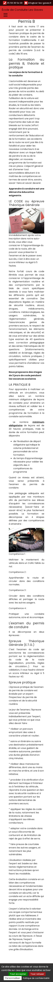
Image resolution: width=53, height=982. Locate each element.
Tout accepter (18, 974)
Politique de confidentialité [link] (36, 978)
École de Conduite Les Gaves (22, 10)
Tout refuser (37, 974)
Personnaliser (12, 978)
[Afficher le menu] (5, 15)
